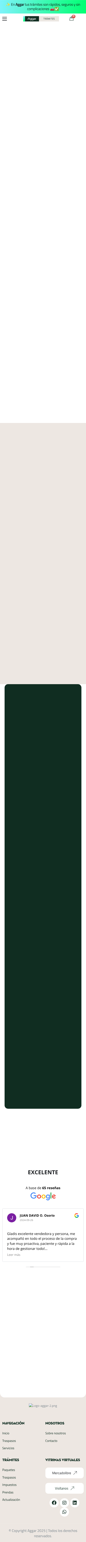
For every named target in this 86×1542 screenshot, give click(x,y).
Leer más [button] (13, 1255)
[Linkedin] (74, 1502)
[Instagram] (64, 1502)
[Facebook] (54, 1502)
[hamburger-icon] (4, 19)
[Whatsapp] (64, 1512)
